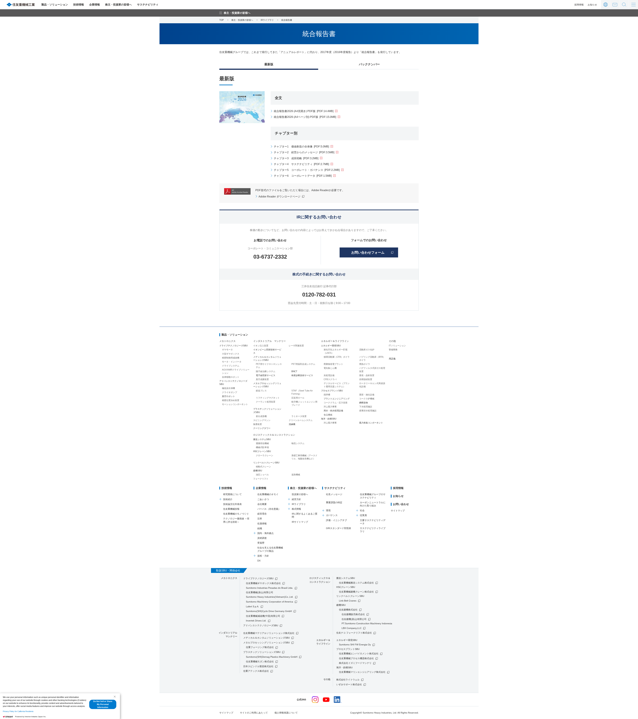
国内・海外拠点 (265, 533)
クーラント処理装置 (265, 402)
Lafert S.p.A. (252, 606)
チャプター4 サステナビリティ (301, 164)
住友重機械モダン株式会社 (260, 661)
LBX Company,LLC (352, 628)
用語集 (392, 358)
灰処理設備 (329, 375)
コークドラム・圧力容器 (335, 402)
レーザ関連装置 (296, 345)
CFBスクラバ (330, 379)
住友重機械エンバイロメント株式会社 (358, 653)
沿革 (259, 518)
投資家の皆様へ (300, 494)
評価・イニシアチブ (336, 520)
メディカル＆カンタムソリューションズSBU (266, 637)
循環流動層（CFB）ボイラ (337, 357)
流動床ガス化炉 (366, 349)
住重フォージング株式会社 (260, 647)
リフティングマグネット (268, 398)
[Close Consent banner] (114, 696)
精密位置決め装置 (230, 400)
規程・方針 (263, 555)
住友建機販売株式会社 (353, 614)
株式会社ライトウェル (348, 679)
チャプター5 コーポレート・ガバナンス (307, 170)
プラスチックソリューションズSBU (261, 652)
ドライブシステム (230, 365)
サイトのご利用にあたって (254, 712)
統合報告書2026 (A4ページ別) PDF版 (305, 117)
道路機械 (295, 474)
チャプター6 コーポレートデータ (303, 175)
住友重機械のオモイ (267, 494)
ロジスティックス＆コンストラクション (274, 434)
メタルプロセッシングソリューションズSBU (266, 642)
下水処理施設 (365, 406)
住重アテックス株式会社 (256, 671)
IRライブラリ (299, 504)
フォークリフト (260, 479)
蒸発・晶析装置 (366, 375)
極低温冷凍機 (228, 388)
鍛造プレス (261, 390)
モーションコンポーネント (235, 404)
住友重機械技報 (231, 509)
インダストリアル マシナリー (269, 341)
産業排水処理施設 (367, 410)
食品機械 (328, 415)
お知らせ (592, 4)
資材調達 (262, 538)
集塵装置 (257, 424)
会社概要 (262, 504)
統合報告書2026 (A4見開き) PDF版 (303, 111)
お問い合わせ (614, 4)
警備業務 (393, 349)
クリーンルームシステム (301, 420)
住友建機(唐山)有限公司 (354, 619)
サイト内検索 (624, 4)
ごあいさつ (263, 499)
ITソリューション (397, 345)
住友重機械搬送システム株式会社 (356, 582)
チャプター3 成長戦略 (296, 158)
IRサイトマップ (300, 522)
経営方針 (296, 499)
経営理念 (262, 513)
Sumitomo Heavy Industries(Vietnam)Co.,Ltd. (269, 597)
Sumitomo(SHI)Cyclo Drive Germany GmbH (269, 611)
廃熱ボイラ (364, 364)
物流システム (297, 443)
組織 (259, 528)
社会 (362, 510)
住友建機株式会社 (348, 609)
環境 (328, 510)
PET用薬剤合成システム (303, 364)
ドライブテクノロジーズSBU (258, 578)
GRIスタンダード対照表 (338, 528)
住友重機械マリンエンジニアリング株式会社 (362, 672)
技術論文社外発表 (232, 504)
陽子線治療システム (265, 371)
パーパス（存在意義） (269, 509)
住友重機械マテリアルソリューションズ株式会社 (268, 633)
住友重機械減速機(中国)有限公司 (263, 616)
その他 (392, 341)
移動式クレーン (263, 466)
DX (259, 560)
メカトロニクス (227, 341)
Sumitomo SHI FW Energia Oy (355, 644)
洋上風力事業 (330, 406)
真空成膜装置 (262, 379)
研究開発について (232, 494)
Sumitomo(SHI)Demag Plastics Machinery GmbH (271, 657)
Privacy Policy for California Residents (18, 711)
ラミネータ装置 (299, 416)
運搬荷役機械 (262, 443)
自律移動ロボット (230, 377)
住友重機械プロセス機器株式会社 (356, 658)
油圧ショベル (262, 474)
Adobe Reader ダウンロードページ (279, 196)
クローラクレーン (264, 455)
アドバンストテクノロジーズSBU (260, 625)
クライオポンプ (229, 392)
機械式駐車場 (262, 447)
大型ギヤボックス (230, 354)
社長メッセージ (334, 494)
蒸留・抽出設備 (366, 394)
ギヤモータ (227, 349)
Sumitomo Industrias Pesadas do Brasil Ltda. (269, 588)
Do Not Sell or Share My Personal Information (102, 704)
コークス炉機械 (366, 398)
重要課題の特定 (334, 502)
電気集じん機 (330, 368)
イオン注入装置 (260, 345)
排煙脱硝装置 (365, 379)
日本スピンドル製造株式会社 (258, 666)
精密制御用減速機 (230, 358)
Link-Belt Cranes (347, 600)
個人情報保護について (286, 712)
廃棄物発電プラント (333, 364)
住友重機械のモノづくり (236, 513)
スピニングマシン (261, 420)
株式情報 (296, 509)
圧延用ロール (297, 398)
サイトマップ (398, 510)
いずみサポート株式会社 (349, 684)
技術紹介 (227, 499)
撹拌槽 (327, 394)
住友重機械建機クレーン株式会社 (356, 591)
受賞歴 (260, 542)
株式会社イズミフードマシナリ (355, 663)
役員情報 (262, 523)
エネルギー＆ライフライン (335, 341)
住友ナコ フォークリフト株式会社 (354, 632)
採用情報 (579, 4)
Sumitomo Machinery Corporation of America (269, 601)
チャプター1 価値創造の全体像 (301, 146)
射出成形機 (261, 416)
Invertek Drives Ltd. (256, 620)
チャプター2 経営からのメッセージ (304, 152)
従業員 (363, 515)
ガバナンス (332, 515)
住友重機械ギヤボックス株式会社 (263, 583)
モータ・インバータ (231, 361)
